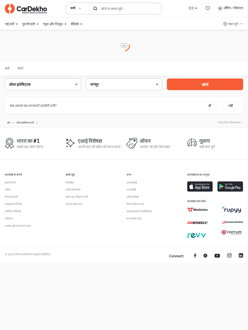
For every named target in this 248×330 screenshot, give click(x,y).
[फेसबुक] (195, 256)
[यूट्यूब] (217, 256)
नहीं (230, 105)
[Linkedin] (241, 256)
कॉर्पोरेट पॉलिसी (13, 211)
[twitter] (205, 256)
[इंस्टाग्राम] (229, 256)
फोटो (20, 68)
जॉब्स (7, 189)
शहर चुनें (233, 24)
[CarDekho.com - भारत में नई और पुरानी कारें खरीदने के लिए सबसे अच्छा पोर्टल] (26, 9)
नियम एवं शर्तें (11, 197)
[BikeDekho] (197, 210)
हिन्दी (191, 8)
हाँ (210, 105)
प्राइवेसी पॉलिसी (13, 204)
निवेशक (9, 218)
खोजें (205, 84)
